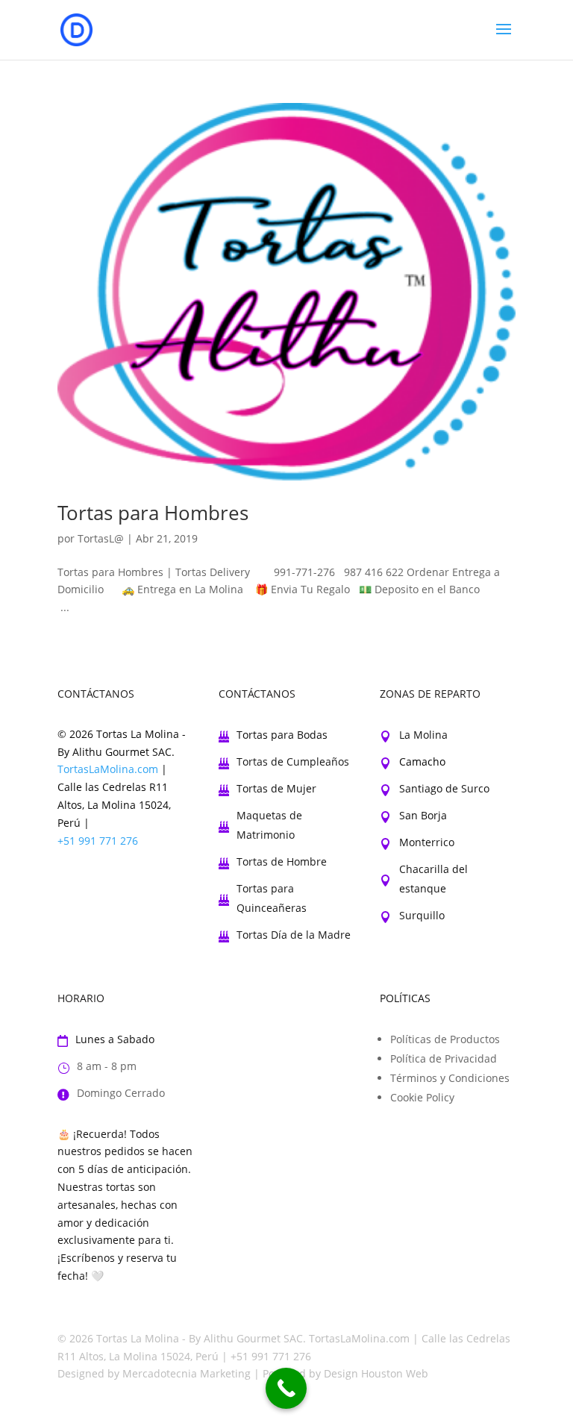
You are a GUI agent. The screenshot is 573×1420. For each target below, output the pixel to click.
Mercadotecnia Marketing (186, 1373)
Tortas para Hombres (152, 512)
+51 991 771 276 (97, 840)
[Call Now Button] (286, 1388)
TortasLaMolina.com (107, 769)
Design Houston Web (376, 1373)
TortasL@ (101, 538)
